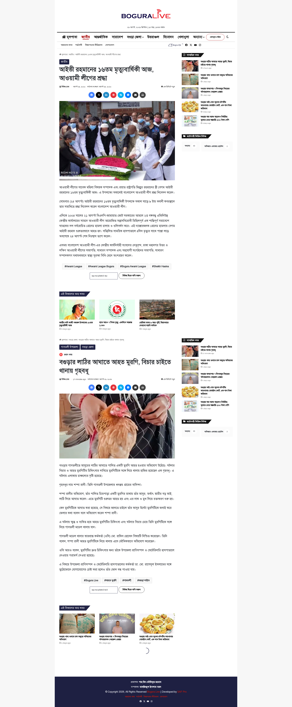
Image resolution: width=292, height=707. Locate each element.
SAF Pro (182, 691)
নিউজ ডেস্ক (65, 87)
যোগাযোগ (109, 45)
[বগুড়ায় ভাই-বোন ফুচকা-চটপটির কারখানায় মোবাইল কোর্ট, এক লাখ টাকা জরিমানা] (190, 106)
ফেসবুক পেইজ (215, 37)
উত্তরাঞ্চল (153, 37)
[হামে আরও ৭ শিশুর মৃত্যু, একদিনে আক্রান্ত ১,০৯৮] (117, 309)
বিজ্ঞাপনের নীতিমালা (93, 45)
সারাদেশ (117, 37)
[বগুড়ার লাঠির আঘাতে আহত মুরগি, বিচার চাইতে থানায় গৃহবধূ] (190, 66)
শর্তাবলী (78, 45)
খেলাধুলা (183, 37)
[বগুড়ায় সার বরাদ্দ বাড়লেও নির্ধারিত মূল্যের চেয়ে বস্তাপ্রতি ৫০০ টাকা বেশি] (190, 121)
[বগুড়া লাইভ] (146, 14)
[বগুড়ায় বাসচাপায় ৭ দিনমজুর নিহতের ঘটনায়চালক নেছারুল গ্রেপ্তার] (190, 93)
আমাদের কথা (66, 45)
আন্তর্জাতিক (101, 37)
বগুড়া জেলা (134, 37)
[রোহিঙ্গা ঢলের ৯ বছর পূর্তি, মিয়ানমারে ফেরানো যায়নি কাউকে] (157, 310)
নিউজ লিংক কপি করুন (132, 275)
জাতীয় (86, 37)
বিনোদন (168, 37)
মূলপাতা (71, 37)
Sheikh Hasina (161, 266)
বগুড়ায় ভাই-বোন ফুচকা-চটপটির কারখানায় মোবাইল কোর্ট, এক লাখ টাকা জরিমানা (216, 105)
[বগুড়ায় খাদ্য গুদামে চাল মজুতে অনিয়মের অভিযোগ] (190, 79)
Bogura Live (153, 691)
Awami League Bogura (102, 266)
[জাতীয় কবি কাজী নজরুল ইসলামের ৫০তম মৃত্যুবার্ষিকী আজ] (77, 310)
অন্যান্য (197, 37)
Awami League (74, 266)
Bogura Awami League (134, 266)
